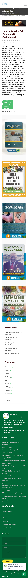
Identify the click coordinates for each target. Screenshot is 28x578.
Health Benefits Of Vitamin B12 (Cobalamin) (12, 34)
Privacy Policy (7, 511)
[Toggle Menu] (25, 4)
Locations (6, 521)
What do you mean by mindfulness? (11, 349)
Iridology (7, 387)
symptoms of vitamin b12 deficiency (7, 106)
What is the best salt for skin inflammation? (11, 472)
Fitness (7, 373)
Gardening (8, 377)
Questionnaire (7, 528)
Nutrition (7, 393)
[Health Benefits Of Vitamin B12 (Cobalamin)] (14, 23)
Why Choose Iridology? (9, 493)
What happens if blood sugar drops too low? (14, 497)
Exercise (7, 370)
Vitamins (7, 400)
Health (6, 42)
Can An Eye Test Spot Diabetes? (11, 338)
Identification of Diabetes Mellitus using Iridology (13, 486)
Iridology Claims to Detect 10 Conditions (13, 333)
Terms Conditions (8, 514)
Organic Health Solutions (8, 13)
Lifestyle (11, 42)
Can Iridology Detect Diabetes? (11, 344)
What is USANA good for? (12, 353)
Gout (6, 380)
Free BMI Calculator (9, 524)
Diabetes (7, 367)
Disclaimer (6, 518)
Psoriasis (7, 397)
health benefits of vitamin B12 (7, 102)
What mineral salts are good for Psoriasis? (12, 479)
